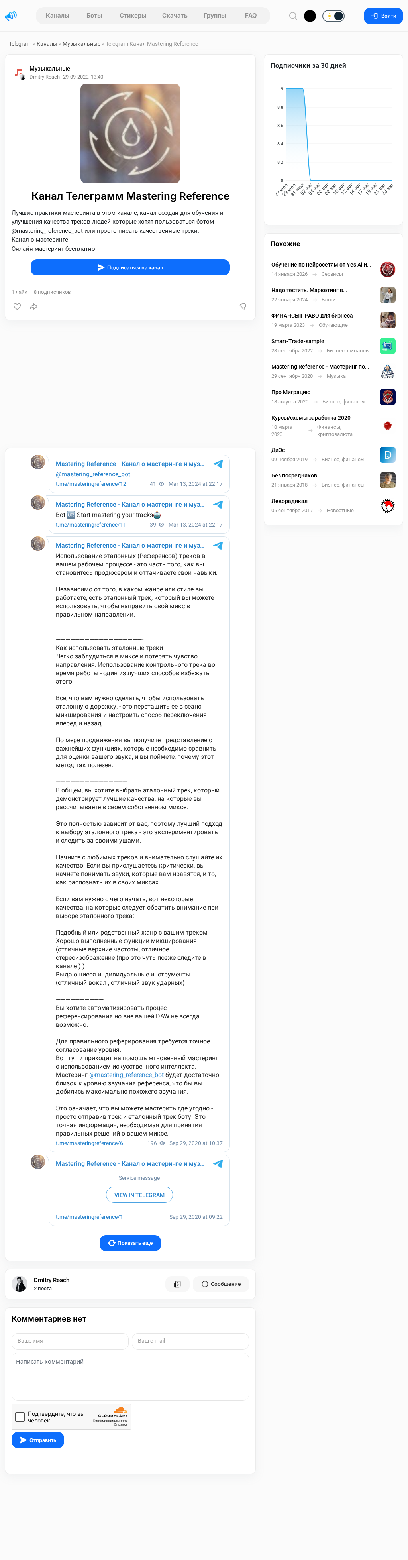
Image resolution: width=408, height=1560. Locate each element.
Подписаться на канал (135, 268)
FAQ (251, 15)
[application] (333, 142)
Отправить (42, 1440)
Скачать (175, 15)
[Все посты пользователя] (177, 1284)
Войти (388, 16)
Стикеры (133, 15)
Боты (94, 15)
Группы (215, 15)
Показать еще (135, 1243)
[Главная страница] (11, 16)
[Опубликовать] (310, 16)
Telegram (20, 44)
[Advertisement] (130, 384)
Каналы (57, 15)
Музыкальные (81, 44)
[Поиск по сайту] (293, 15)
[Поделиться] (34, 306)
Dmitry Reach (51, 1280)
